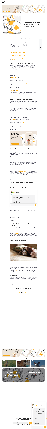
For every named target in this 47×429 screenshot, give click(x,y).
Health (27, 20)
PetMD (16, 270)
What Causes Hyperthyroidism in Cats (18, 52)
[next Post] (13, 375)
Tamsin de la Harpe (34, 364)
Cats (24, 20)
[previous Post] (34, 375)
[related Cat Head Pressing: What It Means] (38, 363)
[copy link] (40, 48)
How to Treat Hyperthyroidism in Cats (18, 55)
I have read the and (24, 424)
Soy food (12, 125)
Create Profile (6, 11)
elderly (11, 266)
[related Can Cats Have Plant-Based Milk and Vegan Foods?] (23, 363)
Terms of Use (28, 424)
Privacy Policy (23, 424)
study (27, 101)
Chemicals (13, 119)
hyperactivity (24, 83)
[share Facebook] (40, 44)
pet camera (26, 68)
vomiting (17, 90)
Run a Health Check (7, 355)
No (27, 292)
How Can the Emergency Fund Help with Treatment (20, 56)
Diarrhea (12, 90)
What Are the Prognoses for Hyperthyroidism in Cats (21, 58)
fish (23, 122)
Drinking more (13, 77)
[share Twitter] (40, 41)
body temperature (22, 171)
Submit (31, 422)
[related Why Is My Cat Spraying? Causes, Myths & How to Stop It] (9, 363)
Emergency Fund (16, 233)
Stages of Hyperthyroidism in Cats (17, 53)
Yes (22, 292)
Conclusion (13, 59)
